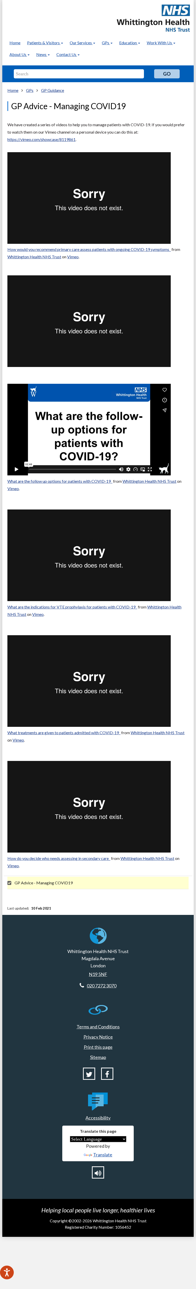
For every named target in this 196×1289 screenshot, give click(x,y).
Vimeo (73, 256)
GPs (29, 90)
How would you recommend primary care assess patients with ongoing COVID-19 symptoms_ (89, 249)
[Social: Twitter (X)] (89, 1074)
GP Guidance (52, 90)
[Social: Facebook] (107, 1074)
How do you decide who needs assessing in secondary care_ (58, 858)
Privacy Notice (98, 1037)
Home (14, 42)
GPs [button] (106, 42)
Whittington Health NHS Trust (34, 256)
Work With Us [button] (160, 42)
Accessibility (98, 1118)
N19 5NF (98, 974)
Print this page (98, 1047)
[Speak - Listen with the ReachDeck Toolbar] (7, 1272)
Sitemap (98, 1057)
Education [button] (128, 42)
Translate (102, 1154)
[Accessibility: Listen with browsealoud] (98, 1172)
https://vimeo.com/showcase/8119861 (41, 139)
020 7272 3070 (101, 985)
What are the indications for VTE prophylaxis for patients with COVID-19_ (72, 606)
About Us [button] (18, 54)
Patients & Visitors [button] (43, 42)
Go (167, 74)
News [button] (41, 54)
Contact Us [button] (66, 54)
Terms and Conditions (98, 1026)
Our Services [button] (81, 42)
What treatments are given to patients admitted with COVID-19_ (63, 732)
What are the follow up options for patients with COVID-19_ (59, 481)
